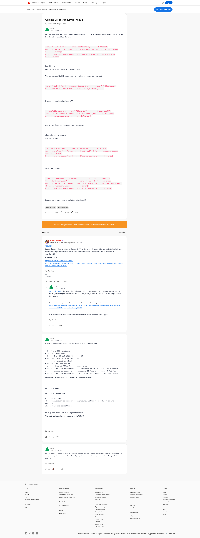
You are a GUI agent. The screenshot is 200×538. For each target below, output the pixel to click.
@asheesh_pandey (55, 291)
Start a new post (98, 225)
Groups (33, 9)
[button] (163, 9)
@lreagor (48, 246)
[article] (83, 261)
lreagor (52, 28)
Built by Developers (42, 9)
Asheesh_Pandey (55, 240)
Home (28, 9)
